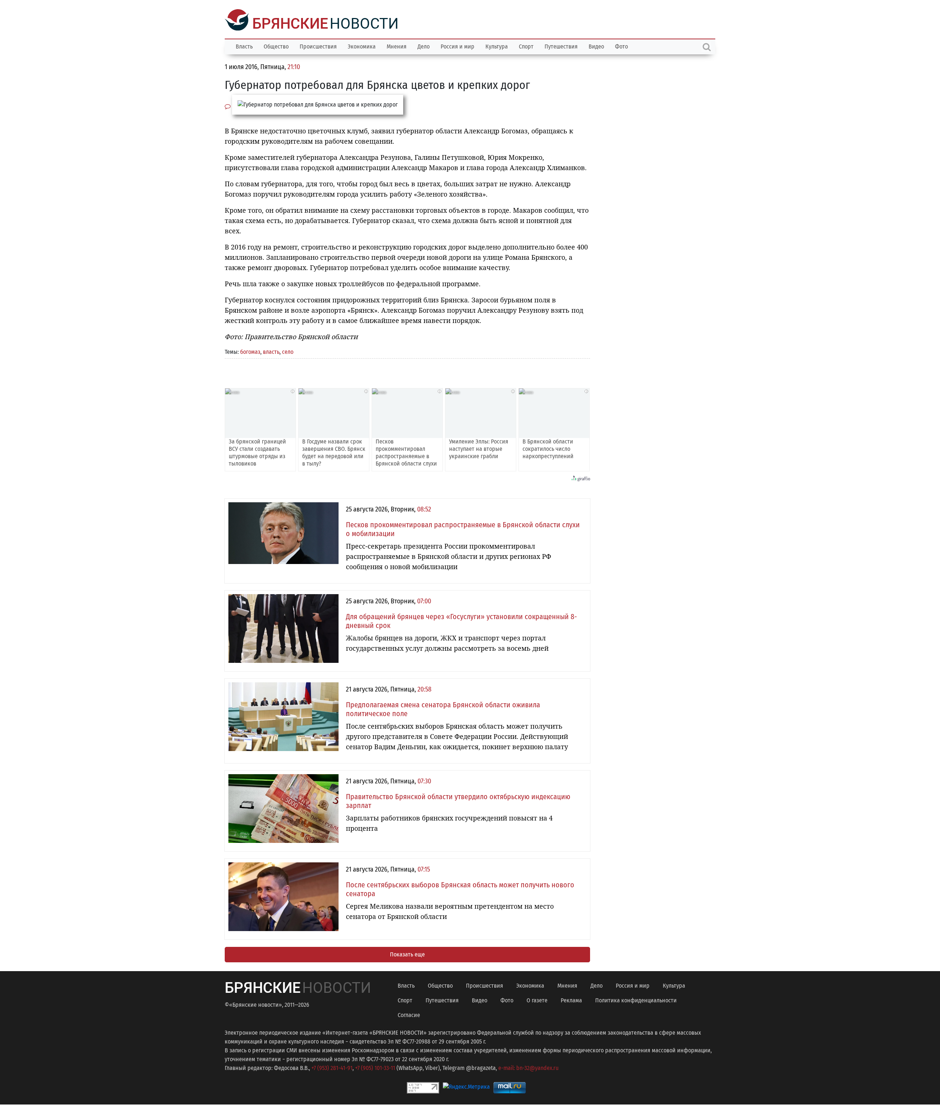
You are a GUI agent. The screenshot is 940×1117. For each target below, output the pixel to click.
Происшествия (318, 45)
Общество (276, 45)
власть (271, 351)
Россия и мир (457, 45)
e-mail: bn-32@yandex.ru (528, 1067)
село (287, 351)
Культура (496, 45)
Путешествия (561, 45)
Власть (244, 45)
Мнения (396, 45)
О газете (537, 999)
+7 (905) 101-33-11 (375, 1067)
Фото (621, 45)
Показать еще (407, 953)
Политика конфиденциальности (636, 999)
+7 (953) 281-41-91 (331, 1067)
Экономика (362, 45)
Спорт (526, 45)
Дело (423, 45)
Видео (596, 45)
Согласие (409, 1014)
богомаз (250, 351)
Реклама (571, 999)
